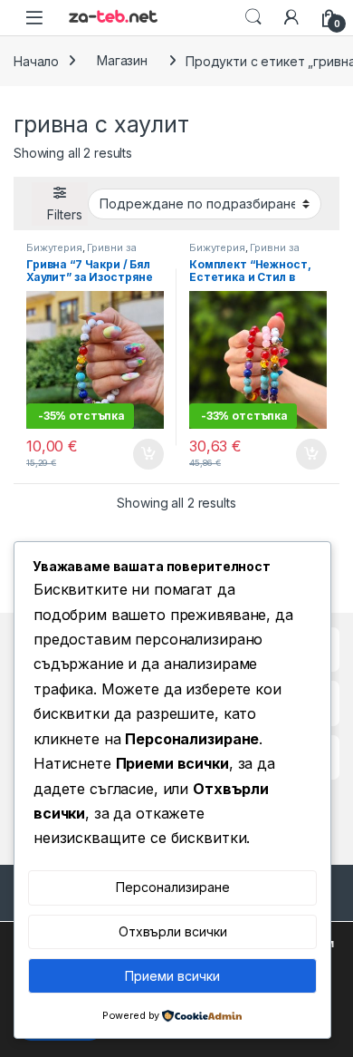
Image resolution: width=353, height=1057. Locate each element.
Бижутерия (54, 247)
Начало (36, 60)
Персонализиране (173, 887)
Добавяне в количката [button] (132, 454)
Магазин (122, 60)
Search (253, 17)
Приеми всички (172, 976)
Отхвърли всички (173, 931)
